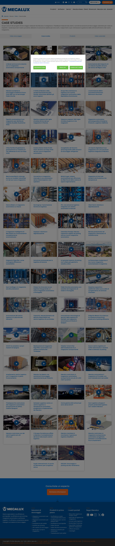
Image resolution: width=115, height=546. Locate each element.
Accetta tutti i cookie (76, 67)
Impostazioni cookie (39, 67)
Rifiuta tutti (63, 67)
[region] (58, 63)
